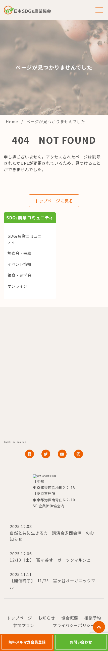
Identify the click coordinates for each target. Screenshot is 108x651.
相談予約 (92, 618)
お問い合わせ (81, 642)
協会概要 (69, 618)
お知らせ (46, 618)
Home (12, 121)
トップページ (19, 618)
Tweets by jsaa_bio (15, 442)
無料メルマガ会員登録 (27, 642)
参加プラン (23, 625)
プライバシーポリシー (74, 625)
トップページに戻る (54, 201)
